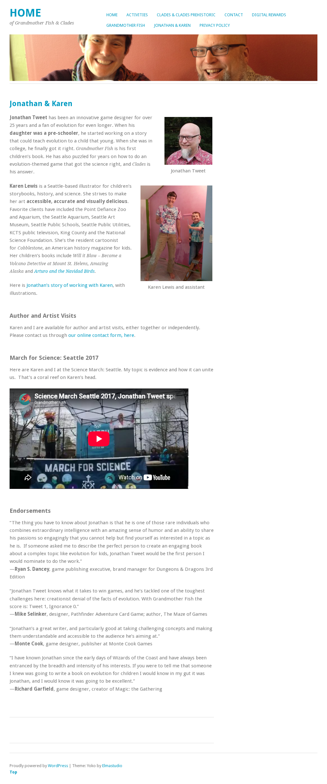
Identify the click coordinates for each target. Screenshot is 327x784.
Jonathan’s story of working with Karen (70, 285)
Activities (137, 14)
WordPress (58, 765)
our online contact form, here (101, 335)
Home (112, 14)
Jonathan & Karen (172, 25)
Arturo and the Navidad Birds (64, 271)
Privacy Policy (215, 25)
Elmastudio (112, 765)
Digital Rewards (269, 14)
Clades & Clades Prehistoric (186, 14)
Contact (233, 14)
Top (13, 772)
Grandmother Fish (125, 25)
